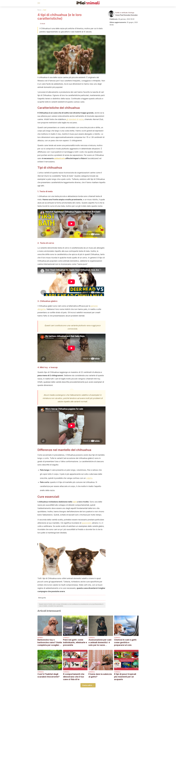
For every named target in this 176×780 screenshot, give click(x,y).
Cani (44, 10)
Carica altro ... (88, 685)
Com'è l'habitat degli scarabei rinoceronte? (48, 675)
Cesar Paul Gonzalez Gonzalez (126, 15)
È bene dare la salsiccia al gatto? (100, 675)
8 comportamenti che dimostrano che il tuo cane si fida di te (73, 677)
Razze (39, 10)
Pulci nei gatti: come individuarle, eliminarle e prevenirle (75, 642)
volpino (89, 478)
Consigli (66, 637)
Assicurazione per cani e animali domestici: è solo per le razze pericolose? (100, 642)
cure (75, 502)
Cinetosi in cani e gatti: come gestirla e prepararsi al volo (125, 642)
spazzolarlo (87, 523)
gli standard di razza (74, 119)
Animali (40, 637)
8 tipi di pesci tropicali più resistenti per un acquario (125, 677)
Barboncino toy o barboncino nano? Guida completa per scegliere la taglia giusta (49, 642)
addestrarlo (59, 158)
